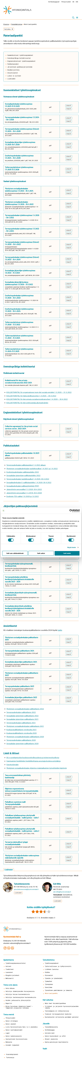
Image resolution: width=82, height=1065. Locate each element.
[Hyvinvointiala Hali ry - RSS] (12, 948)
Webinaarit (10, 978)
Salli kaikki (67, 553)
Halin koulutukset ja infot (55, 1036)
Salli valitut (41, 553)
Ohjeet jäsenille (51, 1039)
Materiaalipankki (51, 993)
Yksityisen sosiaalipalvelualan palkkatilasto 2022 (25, 709)
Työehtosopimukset (51, 963)
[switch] (31, 540)
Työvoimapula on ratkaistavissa (57, 1011)
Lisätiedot (11, 79)
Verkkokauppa (53, 2)
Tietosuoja (9, 1057)
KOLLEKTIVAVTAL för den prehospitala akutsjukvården (27, 403)
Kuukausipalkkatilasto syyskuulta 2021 (21, 730)
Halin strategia (12, 1021)
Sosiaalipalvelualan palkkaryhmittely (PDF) (22, 486)
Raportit (9, 1003)
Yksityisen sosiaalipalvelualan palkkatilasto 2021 (25, 726)
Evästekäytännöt (11, 1054)
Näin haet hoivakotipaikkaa (55, 1003)
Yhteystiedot (66, 2)
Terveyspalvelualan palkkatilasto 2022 (21, 712)
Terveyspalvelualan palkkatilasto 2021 (21, 723)
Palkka (47, 972)
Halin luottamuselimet (14, 1030)
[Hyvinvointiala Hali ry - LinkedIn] (8, 948)
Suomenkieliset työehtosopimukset (20, 55)
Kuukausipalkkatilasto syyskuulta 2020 (21, 733)
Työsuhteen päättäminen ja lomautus (58, 990)
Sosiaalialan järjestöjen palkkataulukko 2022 (23, 475)
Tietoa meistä (8, 1015)
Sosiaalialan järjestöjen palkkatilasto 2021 (22, 719)
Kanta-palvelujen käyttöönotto (56, 1042)
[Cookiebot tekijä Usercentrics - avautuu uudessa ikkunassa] (71, 510)
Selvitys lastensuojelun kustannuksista (21, 997)
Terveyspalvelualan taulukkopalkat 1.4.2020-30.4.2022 (27, 479)
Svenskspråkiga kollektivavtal (19, 58)
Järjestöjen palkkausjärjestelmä (19, 67)
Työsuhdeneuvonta (51, 1027)
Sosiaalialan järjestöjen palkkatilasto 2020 (22, 743)
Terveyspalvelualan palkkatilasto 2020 (21, 740)
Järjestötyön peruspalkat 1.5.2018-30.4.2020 (24, 493)
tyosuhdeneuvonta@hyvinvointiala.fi (26, 889)
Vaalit (45, 1049)
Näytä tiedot (71, 547)
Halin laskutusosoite (14, 1036)
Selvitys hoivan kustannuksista (18, 994)
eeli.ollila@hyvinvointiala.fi (62, 892)
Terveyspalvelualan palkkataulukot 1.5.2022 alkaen (26, 465)
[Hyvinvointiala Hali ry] (17, 10)
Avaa (67, 109)
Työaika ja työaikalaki (53, 978)
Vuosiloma (48, 987)
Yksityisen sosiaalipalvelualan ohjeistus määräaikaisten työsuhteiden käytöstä (36, 768)
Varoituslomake (12, 765)
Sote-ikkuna (10, 988)
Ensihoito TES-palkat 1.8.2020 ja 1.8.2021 (22, 496)
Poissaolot (49, 975)
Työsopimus (49, 984)
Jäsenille (46, 1024)
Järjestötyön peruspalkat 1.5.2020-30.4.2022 (24, 489)
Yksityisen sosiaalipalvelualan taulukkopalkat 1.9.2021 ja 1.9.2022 (32, 469)
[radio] (33, 912)
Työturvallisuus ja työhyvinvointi (58, 966)
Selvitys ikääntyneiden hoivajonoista (20, 991)
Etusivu (6, 24)
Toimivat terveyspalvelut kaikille (58, 1014)
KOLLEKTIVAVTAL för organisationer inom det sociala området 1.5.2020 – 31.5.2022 (39, 392)
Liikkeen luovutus (51, 969)
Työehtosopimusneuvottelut (16, 963)
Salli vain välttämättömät (15, 553)
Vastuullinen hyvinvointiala (16, 1039)
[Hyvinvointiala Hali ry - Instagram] (5, 948)
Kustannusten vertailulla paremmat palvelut (61, 1017)
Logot (8, 1033)
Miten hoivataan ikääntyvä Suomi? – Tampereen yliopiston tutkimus (19, 1007)
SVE (77, 2)
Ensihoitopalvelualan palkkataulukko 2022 (22, 472)
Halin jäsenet (11, 1024)
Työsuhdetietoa (16, 24)
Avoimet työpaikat (12, 1045)
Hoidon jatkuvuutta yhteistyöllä (18, 1000)
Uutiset (8, 966)
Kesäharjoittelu (13, 70)
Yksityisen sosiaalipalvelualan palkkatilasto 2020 (25, 737)
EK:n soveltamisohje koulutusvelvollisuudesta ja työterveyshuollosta (32, 757)
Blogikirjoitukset (12, 975)
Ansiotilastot (12, 73)
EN (73, 2)
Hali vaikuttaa (48, 1000)
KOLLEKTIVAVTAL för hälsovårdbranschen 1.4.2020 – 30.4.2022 (31, 396)
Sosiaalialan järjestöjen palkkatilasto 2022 (22, 716)
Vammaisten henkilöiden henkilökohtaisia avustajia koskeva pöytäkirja (33, 761)
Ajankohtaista (8, 960)
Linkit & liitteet (14, 76)
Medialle (9, 1042)
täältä (60, 630)
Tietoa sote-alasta (10, 985)
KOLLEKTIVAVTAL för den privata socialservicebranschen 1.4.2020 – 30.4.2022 (37, 399)
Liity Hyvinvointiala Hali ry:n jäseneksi (22, 1027)
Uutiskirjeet (49, 1033)
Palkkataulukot (13, 64)
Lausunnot (9, 972)
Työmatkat (48, 981)
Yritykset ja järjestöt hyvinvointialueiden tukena (61, 1007)
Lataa (68, 105)
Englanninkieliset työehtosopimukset (21, 61)
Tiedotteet (10, 969)
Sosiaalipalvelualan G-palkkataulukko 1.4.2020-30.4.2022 (28, 482)
